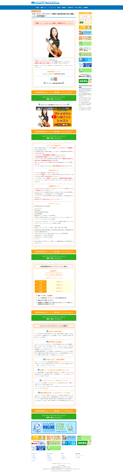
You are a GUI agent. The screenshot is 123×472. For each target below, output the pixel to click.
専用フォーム (60, 466)
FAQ (63, 455)
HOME (37, 7)
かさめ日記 (49, 460)
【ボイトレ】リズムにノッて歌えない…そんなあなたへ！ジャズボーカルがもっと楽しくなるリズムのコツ (85, 108)
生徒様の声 (70, 7)
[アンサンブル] (85, 45)
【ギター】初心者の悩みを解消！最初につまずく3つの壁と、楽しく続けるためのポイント (85, 94)
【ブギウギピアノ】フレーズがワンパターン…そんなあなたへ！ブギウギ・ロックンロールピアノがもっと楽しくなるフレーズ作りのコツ (85, 99)
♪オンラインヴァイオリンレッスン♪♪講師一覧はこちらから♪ (53, 98)
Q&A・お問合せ (78, 7)
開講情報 (38, 11)
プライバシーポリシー (81, 455)
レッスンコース (52, 7)
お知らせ (33, 11)
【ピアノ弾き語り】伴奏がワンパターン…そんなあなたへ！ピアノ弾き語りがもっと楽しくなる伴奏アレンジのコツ (85, 104)
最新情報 (34, 457)
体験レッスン (44, 7)
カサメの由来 (49, 458)
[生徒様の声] (85, 56)
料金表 (58, 7)
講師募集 (86, 7)
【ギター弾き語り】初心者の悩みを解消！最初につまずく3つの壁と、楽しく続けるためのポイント (85, 91)
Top (120, 469)
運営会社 (78, 457)
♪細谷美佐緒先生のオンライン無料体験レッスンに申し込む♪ (54, 92)
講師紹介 (64, 7)
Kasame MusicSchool (61, 470)
